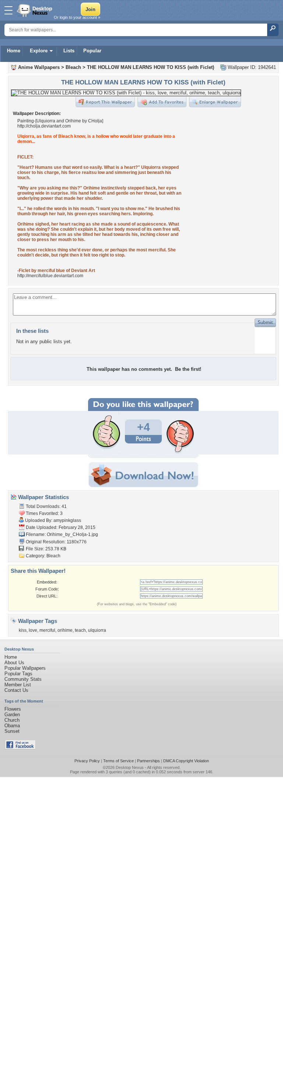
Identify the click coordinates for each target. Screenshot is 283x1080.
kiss (23, 630)
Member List (17, 684)
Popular (92, 50)
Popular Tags (18, 673)
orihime (65, 630)
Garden (12, 714)
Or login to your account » (77, 17)
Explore (39, 50)
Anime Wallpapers (39, 67)
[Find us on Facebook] (20, 747)
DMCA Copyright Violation (186, 761)
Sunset (12, 731)
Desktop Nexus (130, 767)
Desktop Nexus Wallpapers (35, 10)
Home (13, 50)
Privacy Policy (87, 761)
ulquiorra (97, 630)
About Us (14, 662)
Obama (12, 725)
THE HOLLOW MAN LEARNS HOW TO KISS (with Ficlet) (150, 67)
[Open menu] (8, 10)
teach (80, 630)
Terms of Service (118, 761)
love (33, 630)
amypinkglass (67, 520)
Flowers (12, 709)
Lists (68, 50)
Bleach (73, 67)
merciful (47, 630)
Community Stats (23, 679)
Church (12, 720)
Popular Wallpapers (25, 668)
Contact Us (16, 690)
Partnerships (148, 761)
